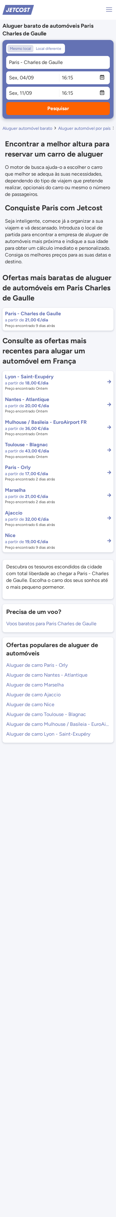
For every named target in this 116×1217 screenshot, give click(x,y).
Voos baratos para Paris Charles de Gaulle (51, 623)
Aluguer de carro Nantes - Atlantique (47, 675)
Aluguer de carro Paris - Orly (37, 665)
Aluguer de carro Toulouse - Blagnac (46, 714)
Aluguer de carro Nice (30, 704)
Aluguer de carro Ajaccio (33, 695)
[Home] (18, 9)
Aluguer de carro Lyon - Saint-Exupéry (48, 734)
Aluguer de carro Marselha (35, 685)
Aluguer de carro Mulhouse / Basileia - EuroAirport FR (58, 724)
